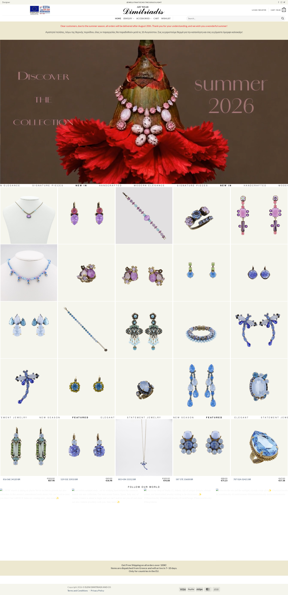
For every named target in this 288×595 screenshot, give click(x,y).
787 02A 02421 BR (242, 479)
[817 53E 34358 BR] (144, 330)
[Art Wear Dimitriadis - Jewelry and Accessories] (144, 10)
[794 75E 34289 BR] (144, 272)
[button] (278, 10)
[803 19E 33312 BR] (259, 330)
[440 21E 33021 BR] (86, 215)
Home (118, 18)
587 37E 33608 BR (184, 479)
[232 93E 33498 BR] (201, 387)
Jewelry (127, 18)
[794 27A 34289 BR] (86, 272)
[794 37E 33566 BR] (28, 330)
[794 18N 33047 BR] (28, 215)
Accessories (143, 18)
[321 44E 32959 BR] (259, 272)
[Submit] (282, 18)
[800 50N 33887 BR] (28, 272)
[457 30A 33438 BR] (144, 387)
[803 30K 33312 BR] (28, 387)
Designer (6, 2)
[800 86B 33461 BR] (144, 215)
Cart (156, 18)
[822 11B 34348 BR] (86, 330)
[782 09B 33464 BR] (201, 330)
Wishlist (166, 18)
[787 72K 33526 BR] (259, 387)
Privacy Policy (97, 590)
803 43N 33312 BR (127, 479)
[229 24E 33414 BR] (86, 387)
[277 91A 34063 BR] (201, 215)
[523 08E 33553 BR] (201, 272)
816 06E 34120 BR (11, 479)
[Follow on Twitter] (284, 2)
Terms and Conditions (78, 590)
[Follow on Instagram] (281, 2)
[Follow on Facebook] (278, 2)
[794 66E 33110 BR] (259, 215)
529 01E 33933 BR (69, 479)
